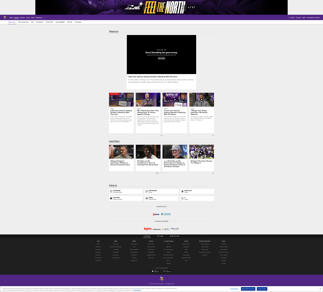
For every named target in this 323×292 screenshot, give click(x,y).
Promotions (223, 260)
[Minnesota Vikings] (161, 279)
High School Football (223, 252)
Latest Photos (151, 244)
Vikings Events (204, 246)
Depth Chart (98, 246)
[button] (161, 58)
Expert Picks (116, 255)
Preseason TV (134, 260)
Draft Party (204, 255)
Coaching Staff (98, 257)
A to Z (168, 244)
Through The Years (151, 255)
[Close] (320, 289)
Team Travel (151, 257)
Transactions (98, 252)
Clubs (186, 260)
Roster (98, 244)
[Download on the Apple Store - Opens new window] (155, 271)
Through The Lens (151, 246)
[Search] (289, 17)
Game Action (151, 249)
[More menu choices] (44, 17)
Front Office (98, 260)
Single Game (186, 246)
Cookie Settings (234, 288)
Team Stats (98, 255)
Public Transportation (168, 257)
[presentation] (213, 135)
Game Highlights (134, 252)
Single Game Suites (186, 257)
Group (186, 249)
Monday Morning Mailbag (115, 246)
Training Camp (204, 249)
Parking (168, 252)
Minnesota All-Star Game (204, 252)
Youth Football (223, 249)
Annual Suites (186, 255)
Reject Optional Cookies (248, 288)
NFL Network (134, 255)
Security (168, 260)
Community (223, 244)
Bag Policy (168, 246)
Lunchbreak (115, 249)
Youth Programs (223, 255)
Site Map (224, 263)
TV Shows (134, 257)
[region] (161, 289)
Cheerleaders (151, 252)
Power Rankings (115, 257)
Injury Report (98, 249)
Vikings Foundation (223, 246)
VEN (134, 246)
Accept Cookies (262, 288)
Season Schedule (205, 244)
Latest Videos (134, 244)
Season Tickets (186, 244)
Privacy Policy (137, 290)
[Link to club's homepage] (5, 17)
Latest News (115, 244)
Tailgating (168, 263)
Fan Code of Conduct (168, 249)
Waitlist (186, 252)
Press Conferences (134, 249)
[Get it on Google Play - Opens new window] (167, 272)
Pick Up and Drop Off (168, 255)
